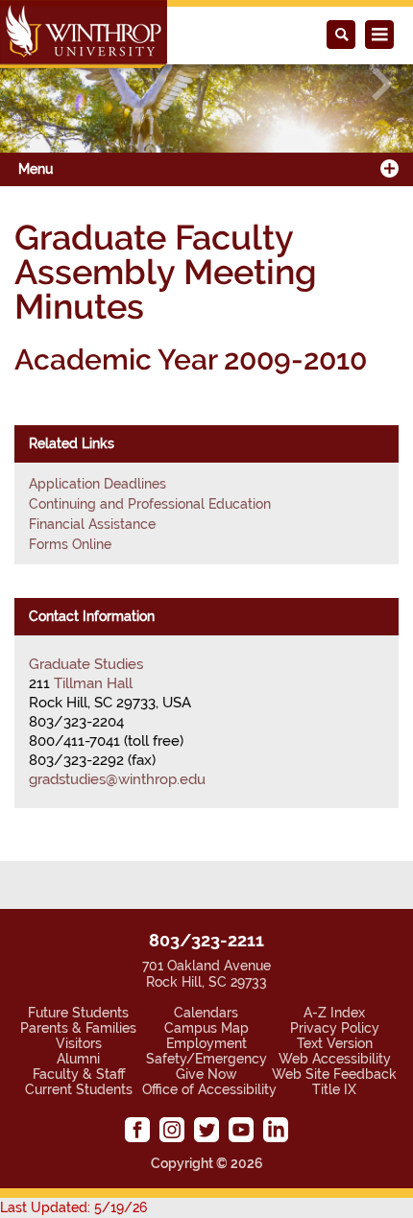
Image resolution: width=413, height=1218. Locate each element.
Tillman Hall (93, 683)
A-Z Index (334, 1012)
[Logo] (83, 34)
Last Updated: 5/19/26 (73, 1207)
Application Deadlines (97, 483)
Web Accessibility (335, 1058)
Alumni (78, 1058)
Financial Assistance (92, 524)
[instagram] (171, 1129)
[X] (206, 1129)
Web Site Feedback (334, 1074)
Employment (206, 1043)
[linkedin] (275, 1129)
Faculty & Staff (79, 1074)
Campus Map (206, 1028)
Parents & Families (78, 1028)
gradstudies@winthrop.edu (117, 779)
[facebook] (137, 1129)
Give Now (206, 1074)
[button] (31, 84)
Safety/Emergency (206, 1058)
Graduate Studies (86, 664)
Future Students (78, 1012)
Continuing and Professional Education (150, 504)
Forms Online (70, 544)
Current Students (79, 1089)
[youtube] (241, 1129)
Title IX (334, 1089)
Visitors (79, 1043)
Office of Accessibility (209, 1089)
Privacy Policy (334, 1028)
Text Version (335, 1043)
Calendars (206, 1012)
